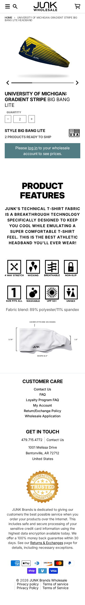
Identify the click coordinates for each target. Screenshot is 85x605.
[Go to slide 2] (42, 82)
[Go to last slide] (8, 83)
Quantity (14, 112)
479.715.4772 (31, 440)
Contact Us (55, 440)
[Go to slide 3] (63, 82)
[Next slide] (77, 83)
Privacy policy (28, 584)
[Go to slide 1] (21, 82)
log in (33, 147)
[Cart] (77, 6)
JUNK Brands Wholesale (48, 580)
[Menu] (7, 6)
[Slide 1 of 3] (42, 56)
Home (8, 17)
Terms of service (55, 584)
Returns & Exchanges (46, 543)
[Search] (15, 6)
